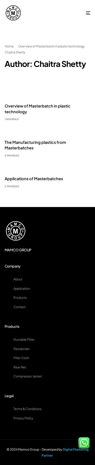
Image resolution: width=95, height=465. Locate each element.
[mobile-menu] (82, 13)
